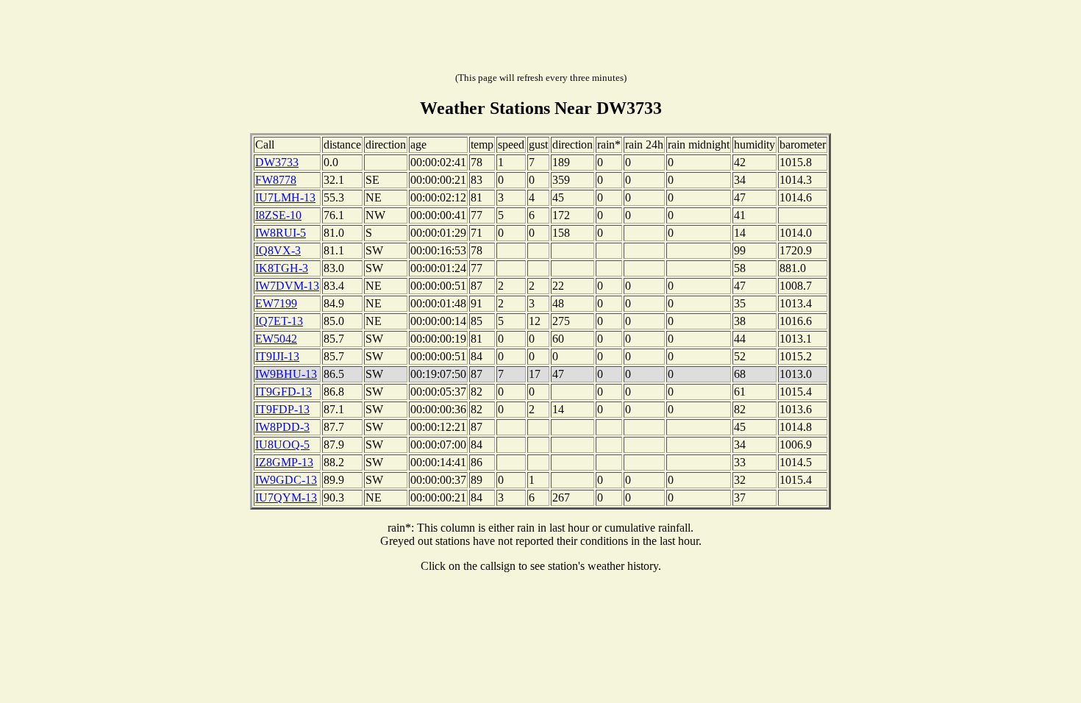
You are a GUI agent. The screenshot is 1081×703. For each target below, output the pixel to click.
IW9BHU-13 (286, 374)
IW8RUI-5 (280, 232)
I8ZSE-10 (278, 215)
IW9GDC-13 (286, 480)
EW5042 (276, 338)
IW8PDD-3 (282, 427)
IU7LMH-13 (285, 197)
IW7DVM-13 (287, 285)
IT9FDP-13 (282, 409)
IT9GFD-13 (283, 391)
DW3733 (277, 162)
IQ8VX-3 (278, 250)
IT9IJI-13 (277, 356)
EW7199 (276, 303)
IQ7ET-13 (279, 321)
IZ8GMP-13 (284, 462)
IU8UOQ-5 (282, 444)
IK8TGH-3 (281, 268)
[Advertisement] (540, 39)
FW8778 (275, 180)
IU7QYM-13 (286, 497)
